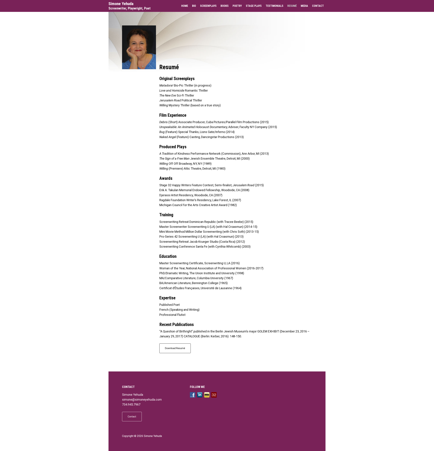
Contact (318, 5)
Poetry (237, 5)
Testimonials (274, 5)
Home (184, 5)
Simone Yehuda (120, 3)
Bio (194, 5)
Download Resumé (175, 348)
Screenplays (208, 5)
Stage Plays (254, 5)
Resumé (292, 5)
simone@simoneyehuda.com (142, 399)
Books (225, 5)
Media (304, 5)
